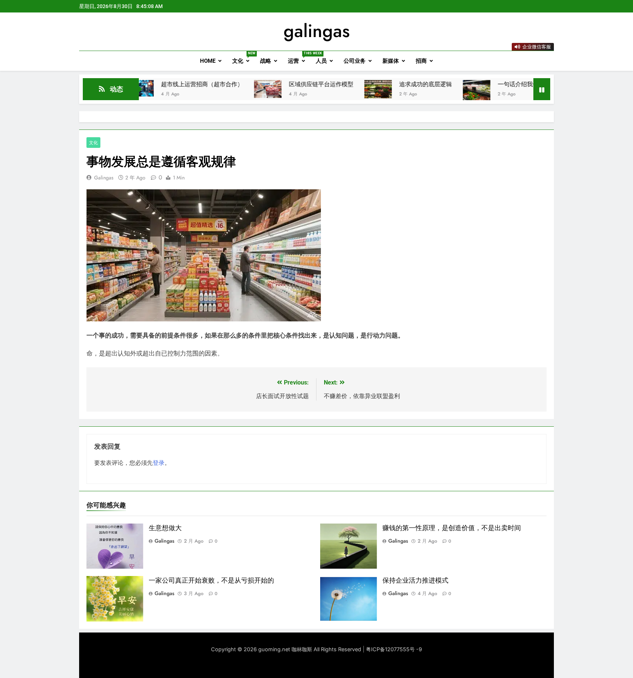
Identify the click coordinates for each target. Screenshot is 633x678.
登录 (158, 462)
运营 (299, 57)
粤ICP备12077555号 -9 (394, 649)
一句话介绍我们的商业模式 (507, 84)
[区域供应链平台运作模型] (242, 89)
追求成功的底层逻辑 (399, 84)
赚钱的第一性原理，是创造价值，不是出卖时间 (451, 528)
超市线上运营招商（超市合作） (176, 84)
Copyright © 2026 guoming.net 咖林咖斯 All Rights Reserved (287, 649)
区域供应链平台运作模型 (295, 84)
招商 (421, 61)
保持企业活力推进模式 (415, 580)
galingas (317, 31)
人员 (321, 61)
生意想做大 (165, 528)
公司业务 (355, 61)
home (207, 61)
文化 (243, 57)
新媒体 (390, 61)
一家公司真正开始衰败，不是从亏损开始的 (211, 580)
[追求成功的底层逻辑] (352, 89)
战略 (265, 61)
